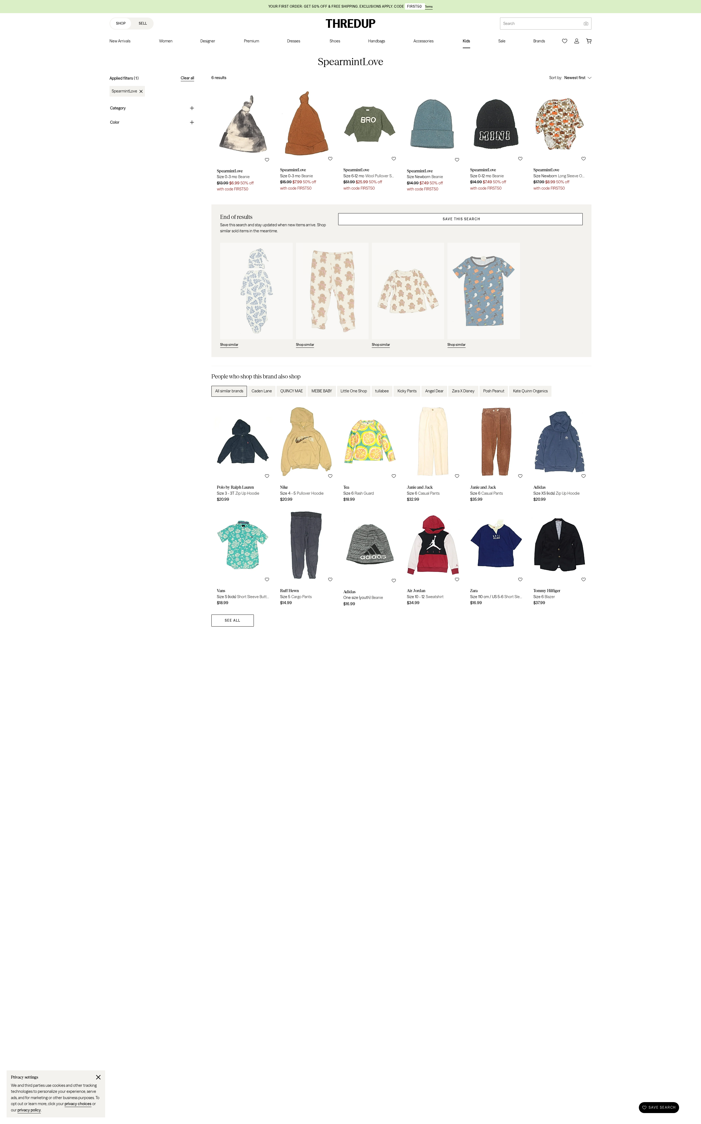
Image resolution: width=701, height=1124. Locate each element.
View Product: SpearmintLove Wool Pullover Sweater (369, 140)
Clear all (187, 78)
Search (509, 23)
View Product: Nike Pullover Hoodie (306, 454)
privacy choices (78, 1103)
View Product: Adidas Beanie (369, 558)
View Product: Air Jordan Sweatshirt (433, 558)
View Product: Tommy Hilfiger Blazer (559, 558)
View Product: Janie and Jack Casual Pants (433, 454)
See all (232, 620)
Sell (143, 23)
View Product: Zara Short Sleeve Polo (496, 558)
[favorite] (267, 159)
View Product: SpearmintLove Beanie (243, 140)
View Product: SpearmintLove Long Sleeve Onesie (559, 140)
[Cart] (588, 41)
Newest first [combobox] (574, 77)
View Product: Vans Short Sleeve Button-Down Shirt (243, 558)
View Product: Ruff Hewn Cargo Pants (306, 558)
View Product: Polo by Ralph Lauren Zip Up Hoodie (243, 454)
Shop (121, 23)
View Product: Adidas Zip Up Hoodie (559, 454)
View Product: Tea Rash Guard (369, 454)
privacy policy (29, 1110)
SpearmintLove (124, 91)
